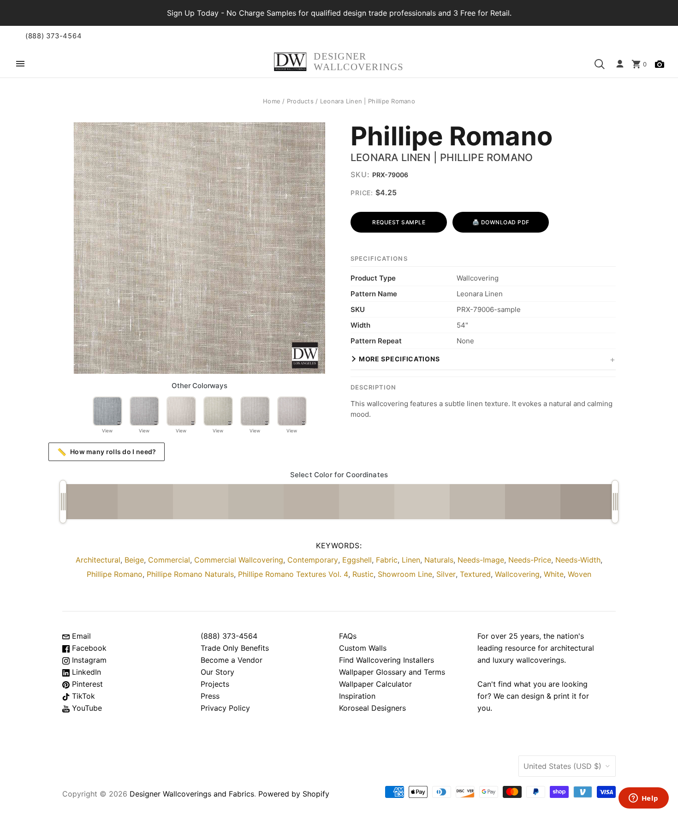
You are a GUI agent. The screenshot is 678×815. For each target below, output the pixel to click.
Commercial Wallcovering (238, 559)
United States (562, 766)
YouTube (86, 708)
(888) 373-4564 (53, 36)
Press (210, 696)
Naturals (438, 559)
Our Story (217, 672)
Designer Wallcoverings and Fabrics (192, 793)
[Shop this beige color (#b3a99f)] (532, 501)
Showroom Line (405, 574)
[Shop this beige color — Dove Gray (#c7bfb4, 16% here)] (200, 501)
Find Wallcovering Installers (386, 660)
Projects (215, 684)
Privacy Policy (225, 708)
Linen (411, 559)
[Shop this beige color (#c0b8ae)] (477, 501)
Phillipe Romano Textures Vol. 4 (293, 574)
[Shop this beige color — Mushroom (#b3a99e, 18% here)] (90, 501)
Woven (579, 574)
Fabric (387, 559)
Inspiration (357, 696)
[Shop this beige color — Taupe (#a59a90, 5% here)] (588, 501)
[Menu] (20, 64)
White (554, 574)
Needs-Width (578, 559)
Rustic (363, 574)
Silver (446, 574)
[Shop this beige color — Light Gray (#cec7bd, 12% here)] (422, 501)
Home (271, 101)
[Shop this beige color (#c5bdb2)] (366, 501)
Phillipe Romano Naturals (190, 574)
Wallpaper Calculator (375, 684)
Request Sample (398, 222)
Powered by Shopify (293, 793)
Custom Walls (363, 648)
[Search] (599, 64)
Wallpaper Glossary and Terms (392, 672)
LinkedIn (85, 672)
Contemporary (312, 559)
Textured (475, 574)
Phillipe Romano (452, 136)
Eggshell (357, 559)
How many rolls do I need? (106, 451)
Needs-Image (481, 559)
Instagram (88, 660)
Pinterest (86, 684)
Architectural (98, 559)
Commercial (169, 559)
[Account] (620, 64)
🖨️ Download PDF (500, 222)
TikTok (82, 696)
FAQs (348, 636)
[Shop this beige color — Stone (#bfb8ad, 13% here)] (256, 501)
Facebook (88, 648)
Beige (134, 559)
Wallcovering (517, 574)
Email (80, 636)
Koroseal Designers (372, 708)
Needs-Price (529, 559)
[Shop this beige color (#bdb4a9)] (145, 501)
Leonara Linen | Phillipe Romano (442, 157)
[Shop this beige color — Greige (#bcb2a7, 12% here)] (311, 501)
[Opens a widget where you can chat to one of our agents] (643, 798)
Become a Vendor (231, 660)
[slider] (62, 501)
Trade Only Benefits (235, 648)
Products (300, 101)
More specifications (399, 359)
